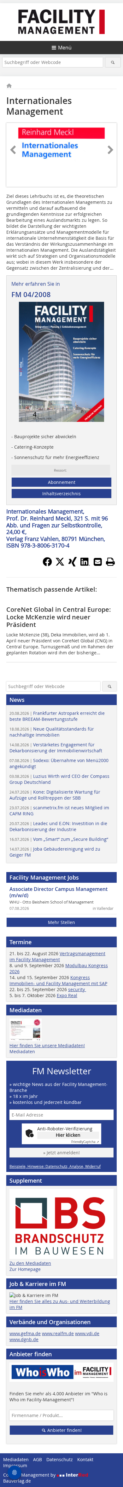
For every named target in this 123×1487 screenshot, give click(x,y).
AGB (37, 1459)
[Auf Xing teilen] (72, 564)
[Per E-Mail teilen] (97, 562)
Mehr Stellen (61, 922)
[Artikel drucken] (110, 562)
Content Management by (30, 1475)
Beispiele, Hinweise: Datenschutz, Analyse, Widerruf (55, 1166)
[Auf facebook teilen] (47, 564)
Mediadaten (22, 1051)
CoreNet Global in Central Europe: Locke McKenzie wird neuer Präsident (58, 617)
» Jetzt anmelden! (61, 1153)
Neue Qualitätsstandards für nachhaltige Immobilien (51, 732)
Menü (65, 47)
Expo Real (67, 995)
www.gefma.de (25, 1333)
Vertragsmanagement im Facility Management (57, 956)
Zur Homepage (25, 1269)
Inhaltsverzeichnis (61, 494)
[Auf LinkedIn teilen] (85, 564)
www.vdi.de (87, 1333)
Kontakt (85, 1459)
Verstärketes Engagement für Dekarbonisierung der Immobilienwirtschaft (55, 748)
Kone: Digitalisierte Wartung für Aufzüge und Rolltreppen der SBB (54, 795)
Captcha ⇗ (85, 1142)
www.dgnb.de (23, 1339)
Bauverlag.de (17, 1481)
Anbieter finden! (64, 1430)
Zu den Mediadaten (30, 1263)
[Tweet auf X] (60, 564)
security (77, 989)
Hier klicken (68, 1135)
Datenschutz (59, 1459)
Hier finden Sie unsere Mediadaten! (47, 1045)
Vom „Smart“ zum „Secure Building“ (58, 839)
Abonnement (61, 482)
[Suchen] (113, 62)
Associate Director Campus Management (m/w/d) (58, 892)
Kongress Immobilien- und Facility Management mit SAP (58, 980)
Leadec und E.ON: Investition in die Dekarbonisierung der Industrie (58, 826)
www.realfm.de (58, 1333)
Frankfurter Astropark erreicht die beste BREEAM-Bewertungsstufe (57, 716)
